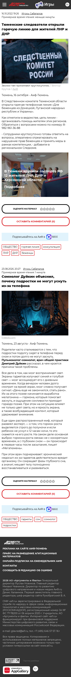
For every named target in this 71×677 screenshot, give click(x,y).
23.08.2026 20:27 (11, 268)
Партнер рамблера (31, 661)
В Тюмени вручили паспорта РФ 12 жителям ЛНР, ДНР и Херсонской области (33, 175)
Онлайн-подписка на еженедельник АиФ (32, 561)
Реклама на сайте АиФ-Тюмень (25, 548)
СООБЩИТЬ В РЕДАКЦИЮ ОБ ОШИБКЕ (27, 570)
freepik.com (9, 337)
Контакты (10, 565)
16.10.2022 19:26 (10, 13)
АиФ (15, 89)
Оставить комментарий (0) (36, 221)
